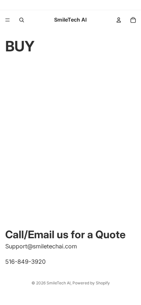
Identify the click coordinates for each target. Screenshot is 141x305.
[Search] (21, 20)
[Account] (118, 20)
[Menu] (7, 19)
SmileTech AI (58, 282)
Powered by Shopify (91, 282)
